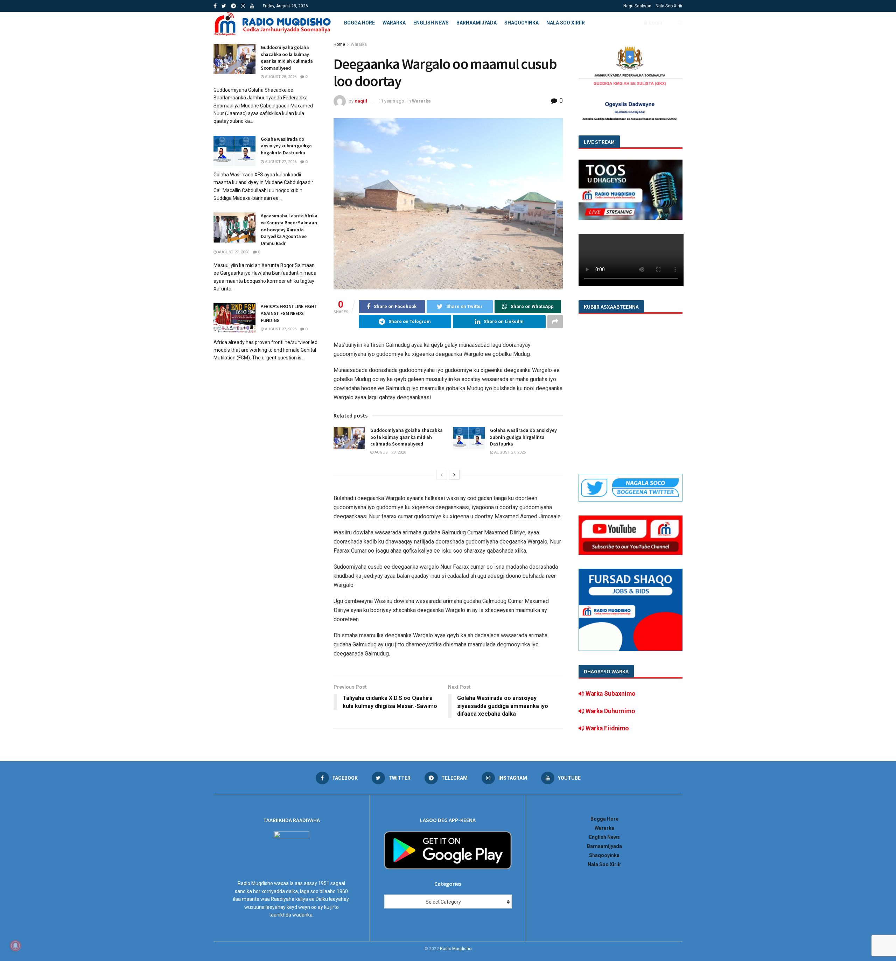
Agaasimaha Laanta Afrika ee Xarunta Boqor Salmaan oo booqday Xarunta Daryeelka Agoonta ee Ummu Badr (289, 229)
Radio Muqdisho (455, 948)
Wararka (394, 23)
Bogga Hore (359, 23)
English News (431, 23)
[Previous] (441, 475)
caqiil (361, 101)
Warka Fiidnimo (606, 728)
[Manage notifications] (15, 945)
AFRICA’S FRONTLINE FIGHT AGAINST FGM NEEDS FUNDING (289, 313)
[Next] (454, 475)
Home (339, 44)
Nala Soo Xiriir (669, 5)
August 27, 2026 (509, 452)
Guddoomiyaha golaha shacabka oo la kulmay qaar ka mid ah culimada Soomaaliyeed (406, 437)
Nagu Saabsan (637, 5)
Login (655, 23)
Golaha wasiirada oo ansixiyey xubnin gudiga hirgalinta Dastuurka (523, 437)
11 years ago (391, 101)
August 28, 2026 (389, 452)
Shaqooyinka (521, 23)
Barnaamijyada (476, 23)
